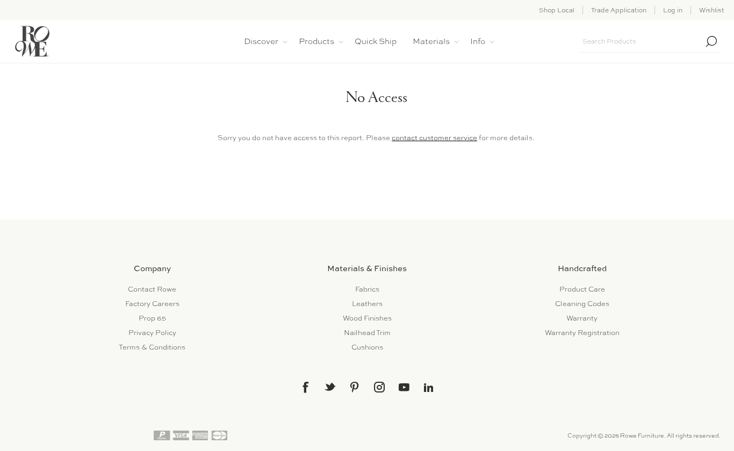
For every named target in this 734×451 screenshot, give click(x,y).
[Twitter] (330, 386)
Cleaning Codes (582, 303)
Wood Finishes (367, 318)
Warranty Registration (582, 332)
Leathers (367, 303)
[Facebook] (305, 387)
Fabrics (367, 289)
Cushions (367, 347)
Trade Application (618, 10)
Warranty (582, 318)
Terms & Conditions (152, 347)
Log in (672, 10)
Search (711, 41)
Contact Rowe (152, 289)
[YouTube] (404, 387)
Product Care (582, 289)
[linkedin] (429, 387)
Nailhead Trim (367, 332)
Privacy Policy (152, 332)
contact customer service (434, 137)
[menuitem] (152, 289)
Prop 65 (152, 318)
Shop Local (556, 10)
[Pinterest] (354, 387)
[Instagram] (379, 387)
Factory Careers (152, 303)
